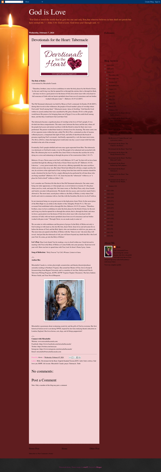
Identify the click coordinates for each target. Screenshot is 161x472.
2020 (108, 201)
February (112, 110)
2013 (108, 225)
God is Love (47, 12)
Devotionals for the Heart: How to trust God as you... (119, 119)
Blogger (99, 467)
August (111, 89)
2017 (108, 211)
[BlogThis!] (72, 357)
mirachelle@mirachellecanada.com (49, 351)
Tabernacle (72, 363)
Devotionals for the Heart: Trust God (120, 149)
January (111, 186)
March (111, 106)
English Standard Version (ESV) (68, 361)
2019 (108, 204)
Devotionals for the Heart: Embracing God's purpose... (118, 164)
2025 (108, 69)
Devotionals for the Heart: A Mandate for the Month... (117, 181)
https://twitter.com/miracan (46, 346)
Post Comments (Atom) (45, 453)
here (79, 252)
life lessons (46, 363)
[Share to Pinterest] (79, 357)
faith (81, 361)
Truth (78, 363)
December (112, 75)
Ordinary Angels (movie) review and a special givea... (120, 125)
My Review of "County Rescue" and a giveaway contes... (120, 139)
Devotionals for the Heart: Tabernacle (116, 170)
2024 (108, 72)
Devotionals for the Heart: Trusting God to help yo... (119, 133)
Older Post (94, 448)
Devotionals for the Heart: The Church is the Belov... (118, 144)
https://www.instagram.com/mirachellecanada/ (55, 349)
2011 (108, 232)
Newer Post (34, 448)
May (110, 99)
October (111, 82)
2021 (108, 197)
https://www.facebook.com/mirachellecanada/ (55, 344)
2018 (108, 208)
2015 (108, 218)
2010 (108, 236)
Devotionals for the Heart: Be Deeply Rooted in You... (117, 153)
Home (64, 448)
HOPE (40, 363)
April (111, 103)
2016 (108, 215)
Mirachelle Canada (57, 363)
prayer (66, 363)
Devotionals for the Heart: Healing (119, 129)
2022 (108, 194)
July (110, 92)
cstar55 (85, 467)
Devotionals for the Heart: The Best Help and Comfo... (119, 159)
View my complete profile (112, 265)
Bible (39, 361)
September (112, 85)
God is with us (88, 361)
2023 (108, 190)
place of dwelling (74, 109)
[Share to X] (75, 357)
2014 (108, 222)
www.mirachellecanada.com (48, 341)
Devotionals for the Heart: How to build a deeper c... (119, 114)
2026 (108, 65)
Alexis (118, 247)
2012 (108, 229)
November (112, 78)
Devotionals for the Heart (49, 361)
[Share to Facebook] (77, 357)
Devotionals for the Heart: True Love (118, 175)
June (110, 96)
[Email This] (70, 357)
